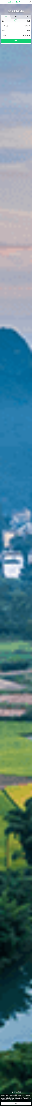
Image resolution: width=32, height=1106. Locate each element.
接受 (16, 1103)
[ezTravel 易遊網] (16, 2)
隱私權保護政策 (9, 1099)
